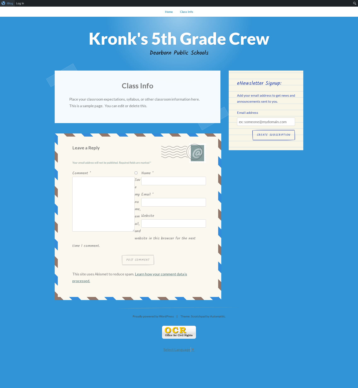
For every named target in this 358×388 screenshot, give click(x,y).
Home (169, 11)
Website (147, 216)
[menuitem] (7, 3)
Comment (81, 173)
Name (147, 173)
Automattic (217, 316)
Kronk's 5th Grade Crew (179, 38)
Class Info (186, 11)
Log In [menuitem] (20, 3)
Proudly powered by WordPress (153, 316)
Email (147, 195)
